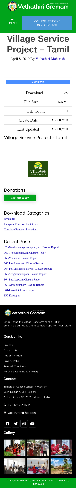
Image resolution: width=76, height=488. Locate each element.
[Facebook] (7, 423)
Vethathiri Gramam (38, 6)
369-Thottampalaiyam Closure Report (25, 252)
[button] (38, 484)
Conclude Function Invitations (21, 229)
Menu (13, 23)
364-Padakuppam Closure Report (22, 279)
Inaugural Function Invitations (20, 224)
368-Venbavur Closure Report (20, 258)
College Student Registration (47, 23)
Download (38, 82)
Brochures (9, 218)
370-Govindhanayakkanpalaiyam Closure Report (31, 247)
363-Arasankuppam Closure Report (24, 284)
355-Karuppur (12, 295)
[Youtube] (32, 423)
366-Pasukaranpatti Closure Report (23, 263)
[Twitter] (15, 423)
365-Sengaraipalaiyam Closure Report (25, 274)
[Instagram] (24, 423)
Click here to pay (20, 198)
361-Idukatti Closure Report (19, 290)
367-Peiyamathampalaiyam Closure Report (28, 268)
